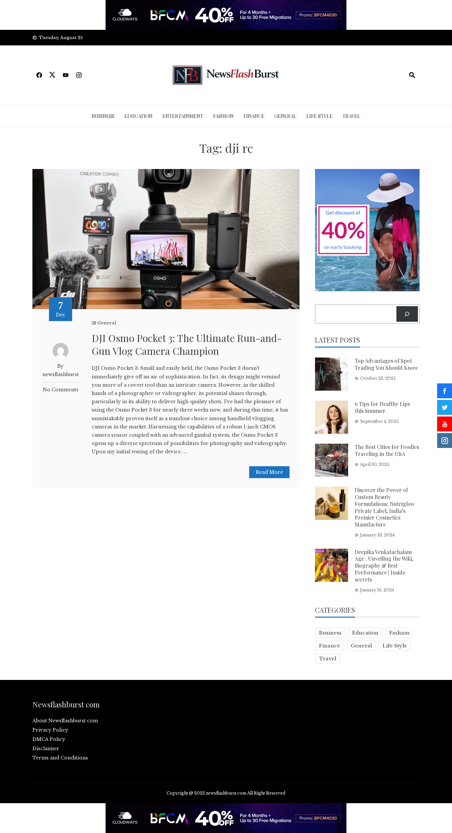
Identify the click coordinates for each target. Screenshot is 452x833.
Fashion (223, 116)
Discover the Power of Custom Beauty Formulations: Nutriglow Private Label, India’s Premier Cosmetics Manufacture (385, 507)
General (285, 116)
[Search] (407, 314)
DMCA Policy (48, 739)
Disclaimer (45, 748)
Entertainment (182, 116)
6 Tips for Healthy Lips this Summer (382, 407)
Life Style (319, 116)
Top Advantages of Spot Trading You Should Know (386, 364)
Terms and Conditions (60, 758)
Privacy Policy (50, 730)
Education (138, 116)
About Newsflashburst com (65, 721)
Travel (351, 116)
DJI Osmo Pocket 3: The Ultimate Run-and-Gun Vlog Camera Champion (187, 344)
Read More (269, 472)
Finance (254, 116)
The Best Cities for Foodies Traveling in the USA (387, 450)
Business (103, 116)
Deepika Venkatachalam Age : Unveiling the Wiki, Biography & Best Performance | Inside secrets (384, 565)
